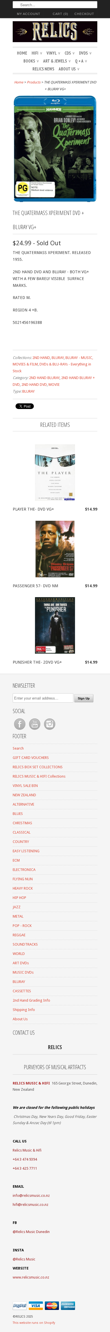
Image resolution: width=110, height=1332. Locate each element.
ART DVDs (21, 963)
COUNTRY (21, 842)
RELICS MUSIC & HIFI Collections (39, 776)
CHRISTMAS (22, 823)
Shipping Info (24, 1010)
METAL (18, 916)
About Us (69, 69)
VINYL (53, 53)
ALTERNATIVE (23, 804)
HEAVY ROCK (23, 888)
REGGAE (19, 935)
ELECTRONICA (24, 870)
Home (22, 53)
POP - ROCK (22, 926)
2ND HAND (41, 358)
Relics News (43, 69)
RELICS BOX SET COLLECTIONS (38, 767)
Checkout (84, 14)
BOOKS (31, 61)
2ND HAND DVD (34, 384)
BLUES (18, 814)
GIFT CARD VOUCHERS (31, 758)
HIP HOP (19, 898)
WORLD (19, 954)
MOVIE (54, 384)
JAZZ (17, 907)
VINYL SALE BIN (25, 786)
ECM (16, 860)
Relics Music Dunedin (33, 1232)
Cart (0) (60, 14)
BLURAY (58, 358)
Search (18, 748)
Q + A (81, 61)
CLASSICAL (21, 832)
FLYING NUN (23, 879)
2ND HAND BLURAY (44, 378)
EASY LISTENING (26, 851)
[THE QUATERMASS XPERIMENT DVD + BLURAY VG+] (55, 202)
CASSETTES (22, 991)
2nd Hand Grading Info (31, 1000)
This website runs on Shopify (34, 1323)
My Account (28, 14)
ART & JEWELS (57, 61)
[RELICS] (55, 32)
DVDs (85, 53)
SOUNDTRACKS (25, 944)
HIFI (37, 53)
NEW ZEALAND (24, 795)
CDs (69, 53)
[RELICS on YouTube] (35, 730)
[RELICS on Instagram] (50, 730)
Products (33, 82)
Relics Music (25, 1259)
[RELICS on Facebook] (20, 730)
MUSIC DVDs (23, 972)
